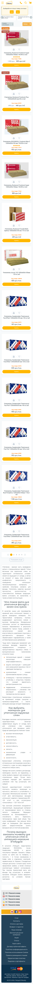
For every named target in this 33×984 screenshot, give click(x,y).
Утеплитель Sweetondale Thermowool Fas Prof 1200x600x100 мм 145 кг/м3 (16, 448)
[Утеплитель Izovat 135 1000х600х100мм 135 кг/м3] (16, 257)
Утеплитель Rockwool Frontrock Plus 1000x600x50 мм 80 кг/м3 (16, 98)
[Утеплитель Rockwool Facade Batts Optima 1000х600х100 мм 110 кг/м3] (16, 213)
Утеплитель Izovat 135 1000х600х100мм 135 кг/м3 (16, 273)
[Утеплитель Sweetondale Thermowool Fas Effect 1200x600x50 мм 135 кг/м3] (16, 344)
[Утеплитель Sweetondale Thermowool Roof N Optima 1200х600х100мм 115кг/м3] (16, 475)
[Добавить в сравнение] (13, 49)
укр (12, 12)
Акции (16, 938)
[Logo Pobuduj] (11, 3)
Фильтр (25, 24)
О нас (16, 918)
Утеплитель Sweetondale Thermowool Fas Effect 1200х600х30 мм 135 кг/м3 (16, 535)
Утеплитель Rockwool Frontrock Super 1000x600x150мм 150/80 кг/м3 (16, 186)
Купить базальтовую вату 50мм (8, 17)
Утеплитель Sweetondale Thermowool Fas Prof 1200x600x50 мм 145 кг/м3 (16, 404)
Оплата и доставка (16, 924)
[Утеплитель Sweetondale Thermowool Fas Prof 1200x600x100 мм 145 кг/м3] (16, 432)
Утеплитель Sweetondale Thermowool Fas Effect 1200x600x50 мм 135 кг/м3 (16, 361)
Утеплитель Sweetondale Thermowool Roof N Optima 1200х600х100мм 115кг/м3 (16, 492)
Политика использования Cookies (16, 952)
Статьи (16, 941)
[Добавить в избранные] (19, 49)
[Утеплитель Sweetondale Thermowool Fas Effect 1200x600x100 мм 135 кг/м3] (16, 301)
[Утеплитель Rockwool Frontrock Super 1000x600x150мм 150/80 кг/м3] (16, 170)
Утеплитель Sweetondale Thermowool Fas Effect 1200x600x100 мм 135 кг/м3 (16, 317)
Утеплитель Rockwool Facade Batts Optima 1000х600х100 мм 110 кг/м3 (16, 230)
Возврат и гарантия (16, 927)
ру (18, 12)
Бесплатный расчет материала (16, 934)
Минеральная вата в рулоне (23, 17)
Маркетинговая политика (16, 958)
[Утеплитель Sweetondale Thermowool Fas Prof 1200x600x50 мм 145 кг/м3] (16, 388)
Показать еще (16, 560)
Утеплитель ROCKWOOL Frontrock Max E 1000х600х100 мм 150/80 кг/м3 (16, 142)
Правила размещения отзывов (16, 955)
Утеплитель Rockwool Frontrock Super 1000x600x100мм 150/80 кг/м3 (16, 53)
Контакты (16, 921)
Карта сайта (16, 943)
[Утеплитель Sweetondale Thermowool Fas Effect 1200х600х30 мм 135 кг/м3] (16, 519)
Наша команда (16, 930)
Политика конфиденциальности (16, 949)
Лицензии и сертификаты (16, 961)
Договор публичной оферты (16, 946)
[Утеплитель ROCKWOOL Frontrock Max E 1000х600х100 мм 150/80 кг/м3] (16, 126)
